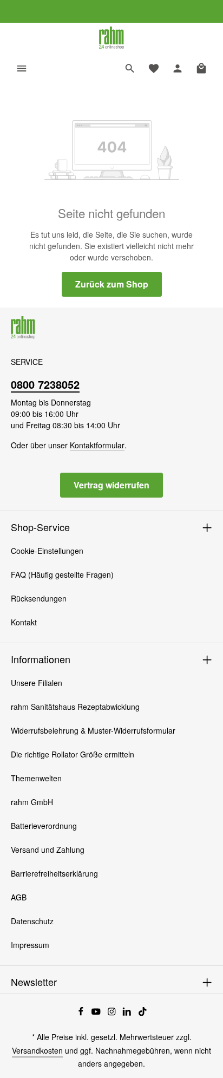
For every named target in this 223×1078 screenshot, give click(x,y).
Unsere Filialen (36, 682)
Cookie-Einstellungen (47, 550)
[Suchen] (130, 68)
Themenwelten (36, 778)
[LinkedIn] (128, 1012)
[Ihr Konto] (177, 68)
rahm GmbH (32, 801)
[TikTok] (142, 1012)
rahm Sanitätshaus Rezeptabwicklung (75, 706)
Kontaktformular (97, 445)
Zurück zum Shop (111, 284)
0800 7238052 (45, 384)
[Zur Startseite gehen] (111, 38)
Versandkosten (37, 1050)
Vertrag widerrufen (111, 485)
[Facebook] (82, 1012)
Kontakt (24, 622)
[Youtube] (97, 1012)
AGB (19, 897)
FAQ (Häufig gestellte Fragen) (62, 574)
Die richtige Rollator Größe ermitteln (72, 754)
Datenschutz (32, 921)
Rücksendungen (39, 598)
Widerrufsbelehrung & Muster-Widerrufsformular (93, 730)
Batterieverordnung (44, 825)
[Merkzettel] (154, 68)
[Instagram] (113, 1012)
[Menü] (21, 68)
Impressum (30, 944)
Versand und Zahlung (47, 849)
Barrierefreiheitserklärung (54, 873)
